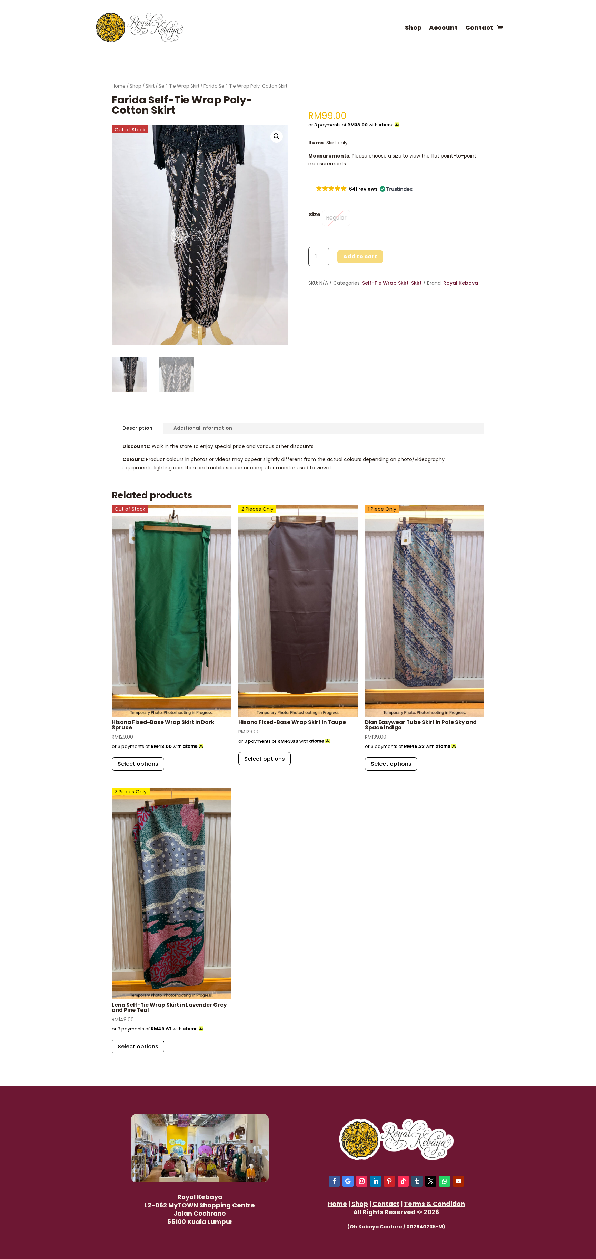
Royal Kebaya (460, 283)
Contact (479, 27)
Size (314, 215)
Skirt (150, 86)
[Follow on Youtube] (458, 1181)
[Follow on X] (430, 1181)
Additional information (202, 428)
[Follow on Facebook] (334, 1181)
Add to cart (360, 257)
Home (119, 86)
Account (443, 27)
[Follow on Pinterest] (389, 1181)
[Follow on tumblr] (417, 1181)
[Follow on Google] (348, 1181)
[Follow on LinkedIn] (375, 1181)
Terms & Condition (434, 1203)
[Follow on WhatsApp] (444, 1181)
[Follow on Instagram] (361, 1181)
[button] (276, 136)
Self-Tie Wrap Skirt (179, 86)
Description (137, 428)
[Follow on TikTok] (403, 1181)
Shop (413, 27)
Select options (138, 764)
